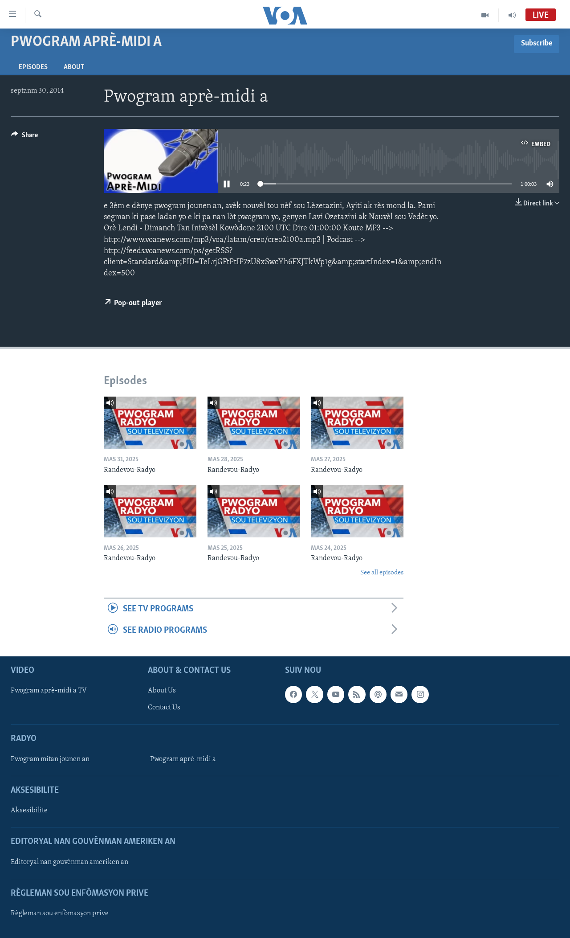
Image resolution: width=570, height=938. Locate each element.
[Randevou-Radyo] (150, 423)
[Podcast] (378, 694)
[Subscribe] (399, 694)
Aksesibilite (29, 810)
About (74, 67)
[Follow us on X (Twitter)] (314, 694)
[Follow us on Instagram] (419, 694)
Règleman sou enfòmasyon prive (60, 913)
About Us (162, 690)
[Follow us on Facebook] (293, 694)
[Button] (24, 137)
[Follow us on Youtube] (335, 694)
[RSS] (356, 694)
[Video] (485, 15)
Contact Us (164, 707)
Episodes (33, 67)
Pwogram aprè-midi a (183, 759)
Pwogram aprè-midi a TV (49, 690)
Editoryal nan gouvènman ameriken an (69, 861)
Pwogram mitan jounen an (50, 759)
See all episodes (381, 572)
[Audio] (512, 15)
